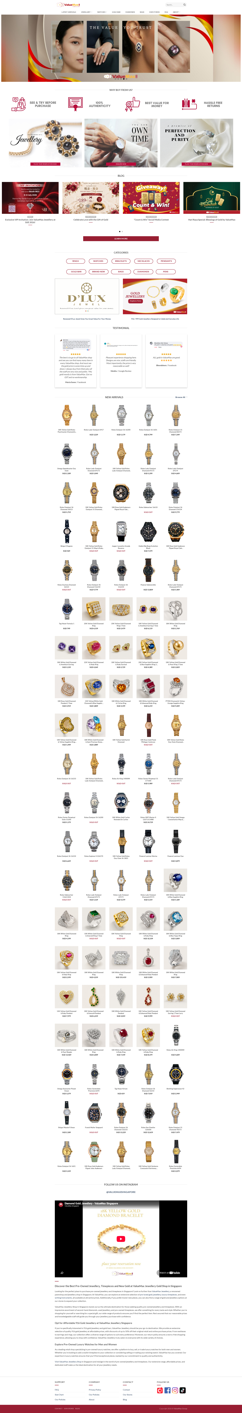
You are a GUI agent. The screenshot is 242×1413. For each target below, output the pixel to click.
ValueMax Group (180, 1408)
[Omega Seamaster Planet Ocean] (66, 1074)
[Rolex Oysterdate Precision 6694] (93, 1074)
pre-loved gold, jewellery (150, 1294)
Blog (125, 1399)
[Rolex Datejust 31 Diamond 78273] (175, 1113)
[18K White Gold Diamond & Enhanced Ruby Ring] (148, 686)
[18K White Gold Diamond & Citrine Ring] (121, 686)
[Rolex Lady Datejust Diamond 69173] (175, 764)
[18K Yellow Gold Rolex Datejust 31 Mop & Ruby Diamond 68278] (93, 531)
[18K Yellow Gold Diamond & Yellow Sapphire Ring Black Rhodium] (66, 725)
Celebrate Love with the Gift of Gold (90, 219)
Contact (126, 1389)
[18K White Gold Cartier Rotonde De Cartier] (121, 802)
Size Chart (59, 1394)
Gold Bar (116, 12)
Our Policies (60, 1399)
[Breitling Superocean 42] (175, 1074)
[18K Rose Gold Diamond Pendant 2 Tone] (66, 686)
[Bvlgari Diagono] (66, 531)
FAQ (166, 12)
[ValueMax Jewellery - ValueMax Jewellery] (74, 5)
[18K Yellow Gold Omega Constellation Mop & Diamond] (175, 802)
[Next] (234, 195)
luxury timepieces (169, 1294)
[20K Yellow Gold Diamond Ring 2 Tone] (121, 609)
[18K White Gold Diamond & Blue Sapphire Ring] (175, 880)
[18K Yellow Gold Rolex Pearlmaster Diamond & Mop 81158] (66, 415)
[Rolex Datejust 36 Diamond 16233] (148, 1074)
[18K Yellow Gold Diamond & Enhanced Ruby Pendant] (148, 996)
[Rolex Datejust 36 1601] (148, 415)
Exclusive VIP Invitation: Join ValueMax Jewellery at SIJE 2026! (30, 221)
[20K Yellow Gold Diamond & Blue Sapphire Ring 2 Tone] (148, 647)
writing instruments (63, 1297)
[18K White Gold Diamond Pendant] (121, 996)
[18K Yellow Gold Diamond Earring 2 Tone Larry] (175, 996)
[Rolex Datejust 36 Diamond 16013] (66, 492)
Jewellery (85, 12)
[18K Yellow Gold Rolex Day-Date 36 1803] (121, 841)
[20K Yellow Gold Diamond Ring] (93, 609)
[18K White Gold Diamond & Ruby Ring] (148, 919)
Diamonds (130, 12)
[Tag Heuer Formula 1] (66, 609)
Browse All (180, 397)
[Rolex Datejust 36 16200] (121, 415)
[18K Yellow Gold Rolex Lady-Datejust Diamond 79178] (121, 1151)
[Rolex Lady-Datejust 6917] (93, 415)
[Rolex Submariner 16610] (148, 492)
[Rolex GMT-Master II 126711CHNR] (148, 802)
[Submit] (184, 5)
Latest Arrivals (69, 12)
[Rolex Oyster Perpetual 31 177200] (148, 764)
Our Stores (127, 1394)
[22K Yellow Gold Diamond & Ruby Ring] (93, 647)
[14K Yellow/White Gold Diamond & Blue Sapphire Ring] (93, 686)
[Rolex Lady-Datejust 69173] (121, 880)
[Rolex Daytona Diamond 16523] (66, 570)
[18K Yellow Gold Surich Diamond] (121, 725)
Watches (101, 12)
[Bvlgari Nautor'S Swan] (66, 1113)
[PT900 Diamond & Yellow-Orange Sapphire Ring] (175, 686)
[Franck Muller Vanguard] (93, 1113)
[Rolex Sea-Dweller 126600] (148, 1113)
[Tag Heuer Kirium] (121, 1074)
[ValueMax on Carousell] (160, 1390)
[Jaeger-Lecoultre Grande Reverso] (121, 531)
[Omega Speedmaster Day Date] (66, 454)
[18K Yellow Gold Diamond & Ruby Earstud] (121, 647)
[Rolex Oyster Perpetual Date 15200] (66, 802)
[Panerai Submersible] (148, 570)
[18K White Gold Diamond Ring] (175, 609)
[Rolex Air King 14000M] (121, 764)
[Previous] (8, 195)
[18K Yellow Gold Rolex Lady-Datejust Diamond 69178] (121, 454)
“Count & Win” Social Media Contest (151, 219)
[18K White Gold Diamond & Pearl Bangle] (66, 1035)
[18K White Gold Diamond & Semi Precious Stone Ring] (93, 725)
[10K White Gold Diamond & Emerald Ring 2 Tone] (93, 919)
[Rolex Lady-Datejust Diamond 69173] (93, 454)
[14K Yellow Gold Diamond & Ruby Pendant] (66, 996)
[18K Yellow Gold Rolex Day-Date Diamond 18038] (175, 725)
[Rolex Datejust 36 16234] (66, 841)
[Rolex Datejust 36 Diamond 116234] (175, 492)
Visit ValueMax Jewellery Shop (68, 1361)
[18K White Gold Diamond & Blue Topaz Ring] (175, 919)
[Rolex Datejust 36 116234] (121, 570)
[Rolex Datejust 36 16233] (66, 764)
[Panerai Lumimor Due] (175, 841)
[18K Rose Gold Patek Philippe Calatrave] (148, 725)
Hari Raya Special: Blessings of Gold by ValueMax (211, 219)
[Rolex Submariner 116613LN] (66, 880)
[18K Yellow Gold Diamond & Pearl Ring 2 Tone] (175, 647)
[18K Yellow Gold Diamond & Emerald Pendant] (93, 996)
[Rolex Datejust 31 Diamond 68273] (175, 415)
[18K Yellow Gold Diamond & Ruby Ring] (66, 958)
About (176, 12)
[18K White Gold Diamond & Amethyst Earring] (66, 647)
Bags (142, 12)
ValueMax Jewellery (160, 1291)
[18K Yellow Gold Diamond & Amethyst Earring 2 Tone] (148, 609)
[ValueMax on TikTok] (183, 1390)
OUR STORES (154, 12)
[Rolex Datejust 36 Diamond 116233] (121, 1113)
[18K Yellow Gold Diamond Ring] (121, 919)
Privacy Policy (95, 1389)
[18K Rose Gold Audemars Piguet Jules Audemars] (93, 1151)
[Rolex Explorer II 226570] (93, 841)
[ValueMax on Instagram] (175, 1390)
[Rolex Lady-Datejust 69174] (175, 454)
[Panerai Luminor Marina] (148, 841)
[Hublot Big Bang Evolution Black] (148, 531)
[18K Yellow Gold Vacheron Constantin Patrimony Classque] (148, 1151)
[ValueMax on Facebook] (167, 1390)
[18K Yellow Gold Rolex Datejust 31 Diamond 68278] (93, 492)
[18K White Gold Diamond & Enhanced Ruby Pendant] (148, 958)
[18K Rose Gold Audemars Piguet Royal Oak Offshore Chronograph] (121, 492)
